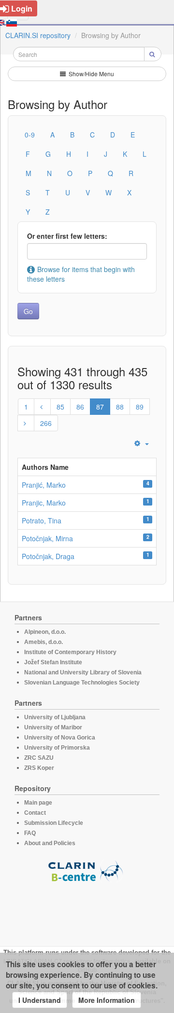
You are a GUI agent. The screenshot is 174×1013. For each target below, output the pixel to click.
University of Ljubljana (55, 717)
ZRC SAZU (39, 757)
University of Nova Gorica (59, 737)
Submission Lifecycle (53, 823)
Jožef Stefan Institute (53, 662)
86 (80, 406)
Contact (35, 812)
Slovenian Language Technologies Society (82, 682)
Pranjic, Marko (44, 502)
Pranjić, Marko (44, 485)
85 (60, 406)
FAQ (30, 833)
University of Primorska (57, 747)
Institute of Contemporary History (70, 652)
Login (21, 8)
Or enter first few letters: (67, 236)
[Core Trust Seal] (87, 909)
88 (120, 406)
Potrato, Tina (41, 520)
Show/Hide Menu (90, 73)
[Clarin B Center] (87, 870)
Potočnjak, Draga (48, 556)
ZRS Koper (39, 768)
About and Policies (49, 843)
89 (140, 406)
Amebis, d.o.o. (43, 642)
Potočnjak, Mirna (47, 538)
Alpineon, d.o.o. (45, 632)
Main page (38, 802)
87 (100, 406)
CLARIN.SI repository (38, 35)
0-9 (30, 134)
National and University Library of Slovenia (83, 672)
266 (46, 423)
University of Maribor (53, 727)
